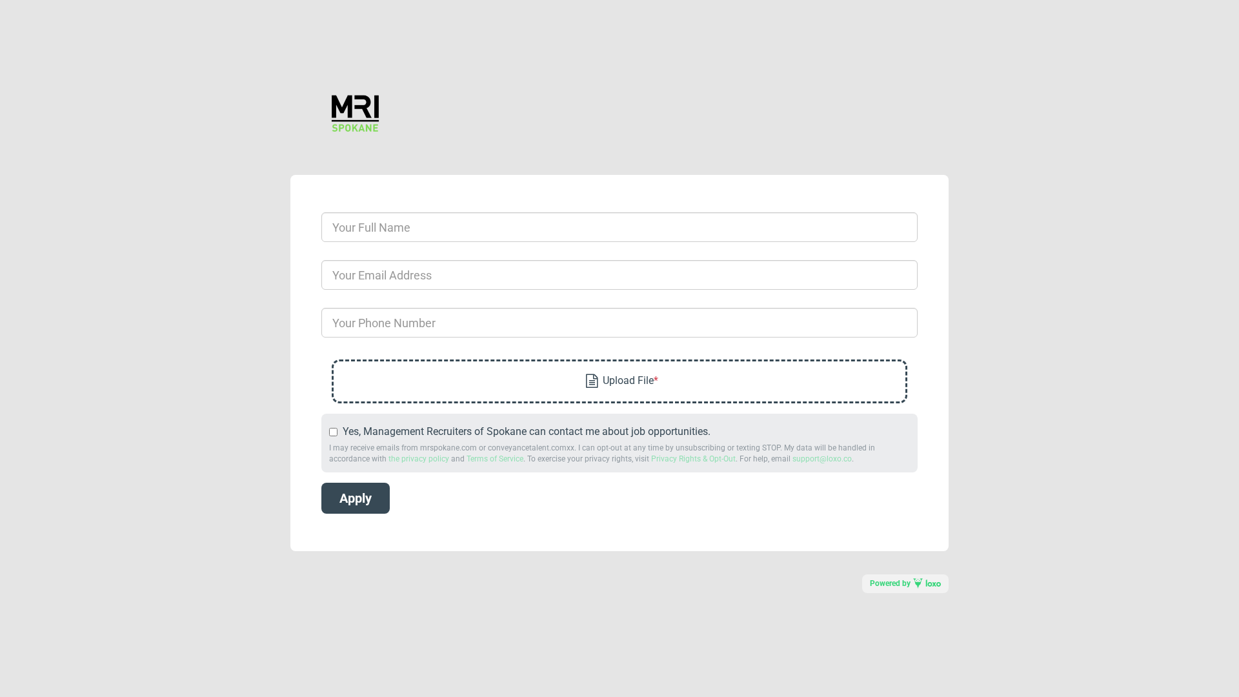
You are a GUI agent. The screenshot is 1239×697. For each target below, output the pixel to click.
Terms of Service (495, 458)
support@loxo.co (822, 458)
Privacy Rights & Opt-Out (693, 458)
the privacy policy (418, 458)
